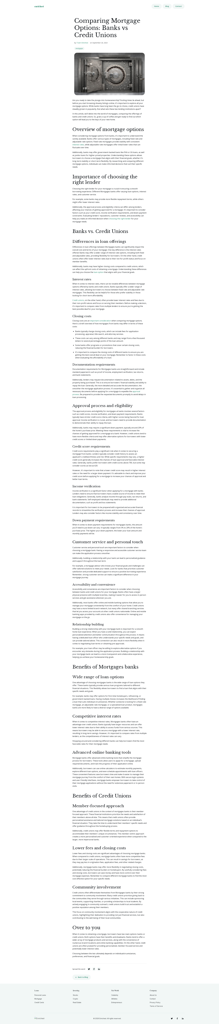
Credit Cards (39, 1002)
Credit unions (78, 300)
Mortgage (38, 999)
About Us (153, 995)
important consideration (100, 320)
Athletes (114, 999)
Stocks (75, 995)
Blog (167, 6)
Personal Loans (40, 995)
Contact (178, 6)
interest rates (78, 144)
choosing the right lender (120, 218)
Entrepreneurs (116, 1002)
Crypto (75, 999)
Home (156, 6)
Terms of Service (156, 1006)
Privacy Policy (155, 1002)
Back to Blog (83, 977)
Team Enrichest (82, 43)
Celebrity (114, 995)
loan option (99, 272)
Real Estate (77, 1002)
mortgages (79, 48)
